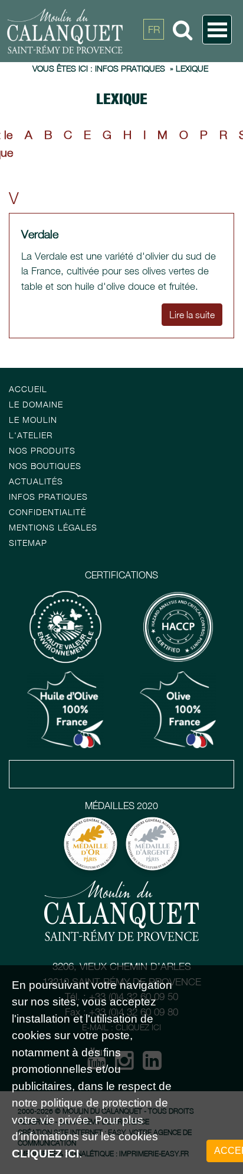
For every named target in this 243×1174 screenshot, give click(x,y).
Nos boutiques (45, 466)
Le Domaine (36, 404)
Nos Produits (42, 450)
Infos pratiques (48, 496)
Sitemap (28, 543)
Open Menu (217, 29)
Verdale (39, 234)
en (153, 56)
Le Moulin (33, 420)
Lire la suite (192, 314)
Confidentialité (47, 512)
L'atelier (30, 435)
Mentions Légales (53, 527)
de (153, 83)
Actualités (36, 481)
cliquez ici (45, 1153)
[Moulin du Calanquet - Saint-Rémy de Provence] (104, 31)
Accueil (28, 389)
